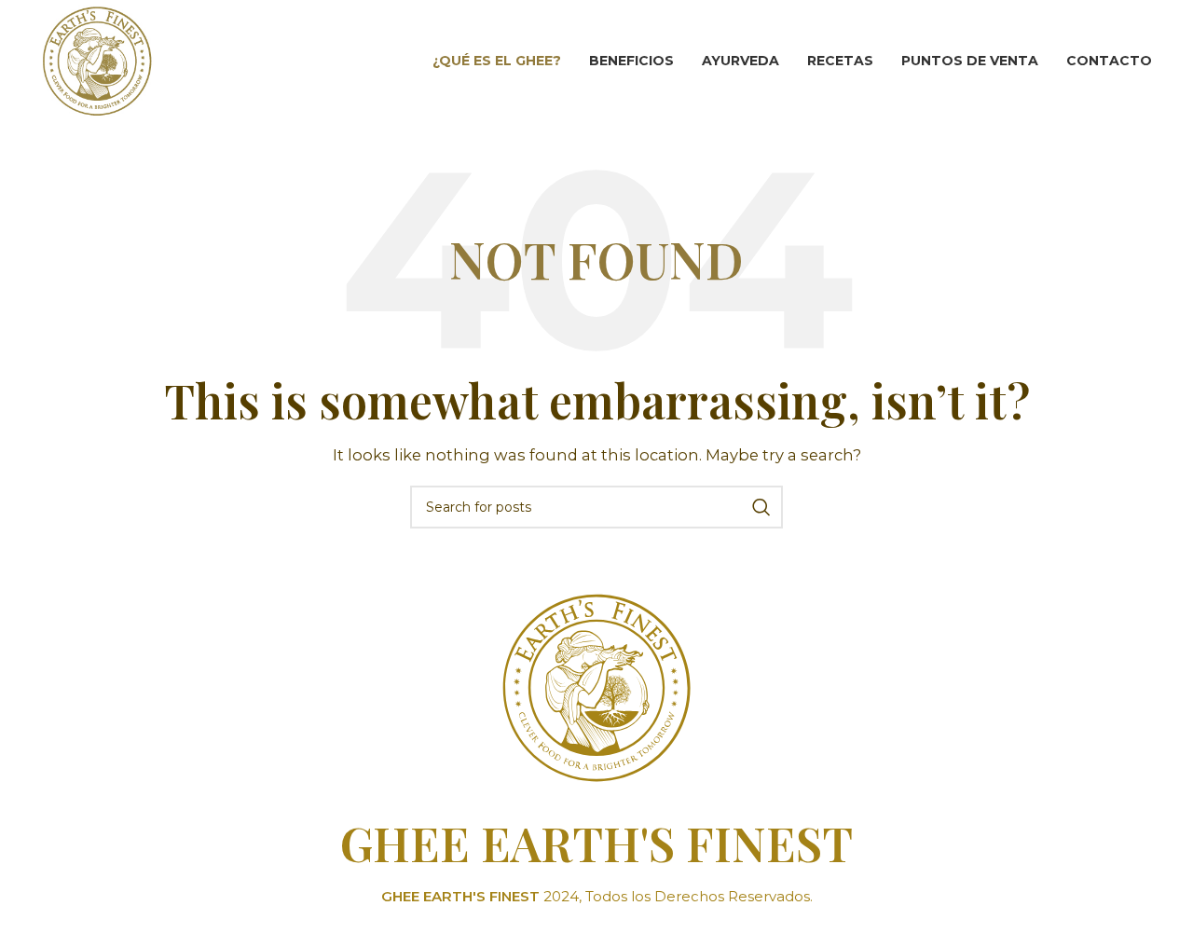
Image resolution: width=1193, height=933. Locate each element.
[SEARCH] (761, 507)
